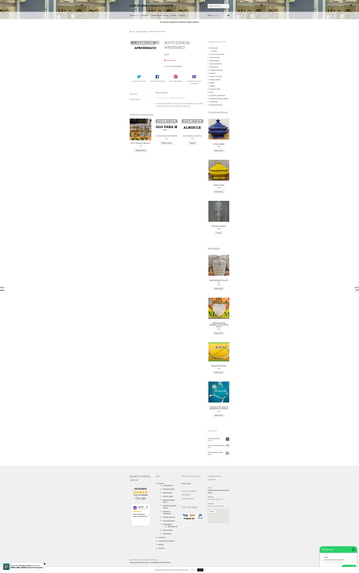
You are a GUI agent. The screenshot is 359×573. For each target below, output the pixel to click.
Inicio (133, 31)
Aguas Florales (167, 493)
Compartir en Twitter (139, 81)
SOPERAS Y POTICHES (216, 76)
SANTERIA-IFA (214, 48)
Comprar (132, 15)
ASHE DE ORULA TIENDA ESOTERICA (151, 6)
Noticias (173, 15)
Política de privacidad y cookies (139, 562)
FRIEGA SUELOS (214, 67)
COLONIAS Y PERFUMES (216, 70)
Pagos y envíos (186, 483)
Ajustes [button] (193, 570)
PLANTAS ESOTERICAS (216, 105)
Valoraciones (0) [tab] (135, 99)
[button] (157, 43)
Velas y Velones (168, 530)
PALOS (211, 92)
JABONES (212, 86)
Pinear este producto (175, 81)
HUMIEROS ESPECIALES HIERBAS (219, 98)
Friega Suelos (167, 533)
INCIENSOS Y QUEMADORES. (218, 95)
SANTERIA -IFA (172, 526)
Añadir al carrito (219, 150)
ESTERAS (214, 51)
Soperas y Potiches (169, 517)
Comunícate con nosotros (159, 15)
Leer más (192, 143)
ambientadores (168, 485)
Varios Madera (167, 524)
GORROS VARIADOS (215, 79)
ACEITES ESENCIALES (142, 31)
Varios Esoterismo (169, 521)
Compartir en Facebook (157, 81)
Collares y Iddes (168, 496)
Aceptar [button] (200, 570)
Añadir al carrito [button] (140, 150)
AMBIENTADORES (214, 60)
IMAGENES (212, 73)
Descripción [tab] (133, 94)
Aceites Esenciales (169, 489)
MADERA (212, 82)
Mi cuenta (182, 15)
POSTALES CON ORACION (217, 54)
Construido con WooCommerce (161, 562)
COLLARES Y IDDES (215, 89)
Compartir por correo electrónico (194, 82)
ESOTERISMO (213, 101)
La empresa (144, 15)
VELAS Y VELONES (215, 57)
